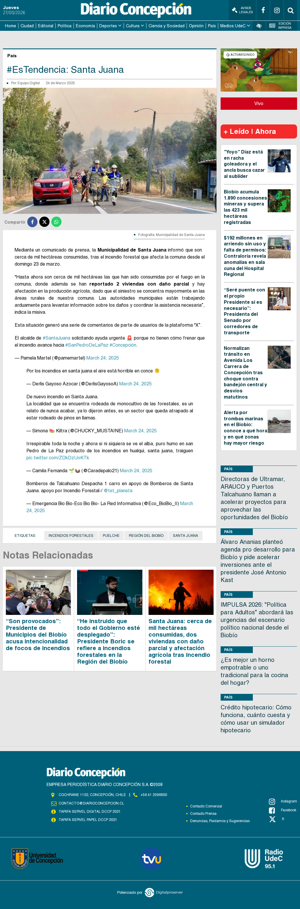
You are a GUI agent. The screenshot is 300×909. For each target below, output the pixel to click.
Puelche (111, 536)
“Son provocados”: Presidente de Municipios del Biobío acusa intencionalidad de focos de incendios (38, 635)
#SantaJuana (56, 338)
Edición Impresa (285, 25)
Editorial (45, 25)
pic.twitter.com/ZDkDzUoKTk (57, 458)
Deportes (108, 25)
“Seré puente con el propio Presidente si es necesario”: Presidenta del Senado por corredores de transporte (244, 311)
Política (64, 25)
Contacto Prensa (203, 814)
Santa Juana (185, 536)
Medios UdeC (233, 25)
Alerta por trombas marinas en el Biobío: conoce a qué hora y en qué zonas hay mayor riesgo (245, 428)
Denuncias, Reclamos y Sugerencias (220, 821)
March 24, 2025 (102, 358)
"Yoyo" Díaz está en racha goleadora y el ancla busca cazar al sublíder (244, 164)
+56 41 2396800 (154, 795)
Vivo (258, 103)
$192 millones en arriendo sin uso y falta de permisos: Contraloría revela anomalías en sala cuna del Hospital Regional (245, 256)
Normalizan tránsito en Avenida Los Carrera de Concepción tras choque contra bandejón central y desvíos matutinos (245, 372)
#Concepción (123, 345)
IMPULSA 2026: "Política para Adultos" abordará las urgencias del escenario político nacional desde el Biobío (257, 620)
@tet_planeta (117, 490)
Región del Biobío (146, 536)
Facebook (288, 810)
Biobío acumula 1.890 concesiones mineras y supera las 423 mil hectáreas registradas (245, 207)
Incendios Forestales (71, 536)
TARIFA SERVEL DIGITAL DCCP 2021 (90, 812)
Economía (85, 25)
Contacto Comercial (206, 806)
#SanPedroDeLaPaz (86, 345)
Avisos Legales (246, 10)
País (212, 25)
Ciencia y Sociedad (167, 25)
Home (10, 25)
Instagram (289, 801)
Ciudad (27, 25)
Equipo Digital (29, 83)
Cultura (132, 25)
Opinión (196, 25)
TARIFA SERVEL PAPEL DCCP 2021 (88, 820)
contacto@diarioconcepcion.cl (91, 803)
